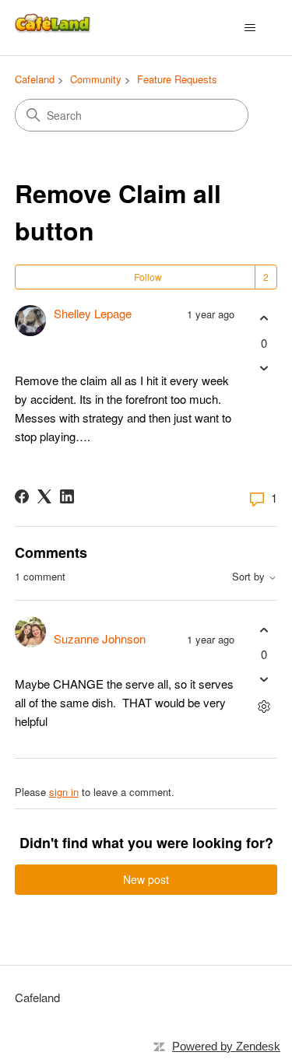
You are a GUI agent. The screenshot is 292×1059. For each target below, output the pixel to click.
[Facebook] (22, 496)
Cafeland (35, 79)
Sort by (250, 577)
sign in (64, 791)
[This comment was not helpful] (263, 679)
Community (95, 79)
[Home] (54, 27)
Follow (148, 276)
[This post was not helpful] (263, 367)
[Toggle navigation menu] (249, 28)
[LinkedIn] (67, 496)
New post (146, 879)
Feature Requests (177, 79)
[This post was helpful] (263, 318)
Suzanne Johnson (100, 638)
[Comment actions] (263, 707)
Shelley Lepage (93, 313)
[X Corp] (44, 496)
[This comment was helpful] (263, 629)
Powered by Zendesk (226, 1046)
